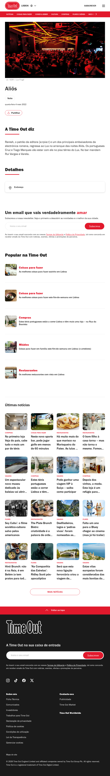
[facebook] (24, 680)
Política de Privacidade (75, 235)
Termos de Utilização (54, 235)
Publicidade (65, 699)
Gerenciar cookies (14, 743)
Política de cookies (15, 727)
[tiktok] (16, 680)
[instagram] (8, 680)
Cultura (54, 14)
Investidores (12, 710)
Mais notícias (55, 592)
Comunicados (12, 705)
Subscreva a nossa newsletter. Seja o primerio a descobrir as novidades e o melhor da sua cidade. (52, 218)
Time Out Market (68, 705)
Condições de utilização (17, 732)
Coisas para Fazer (24, 14)
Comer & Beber (41, 14)
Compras (65, 14)
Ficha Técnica (12, 699)
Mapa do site (11, 755)
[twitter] (32, 680)
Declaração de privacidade (18, 721)
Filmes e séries (79, 14)
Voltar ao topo (58, 610)
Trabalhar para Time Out (17, 716)
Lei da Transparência (16, 737)
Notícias (9, 14)
